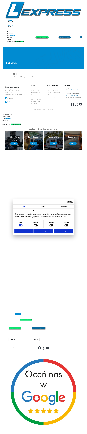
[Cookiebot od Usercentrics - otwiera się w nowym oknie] (67, 202)
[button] (1, 112)
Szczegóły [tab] (43, 206)
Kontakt (9, 39)
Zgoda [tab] (23, 206)
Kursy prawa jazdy (11, 31)
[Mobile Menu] (81, 37)
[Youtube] (80, 104)
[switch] (36, 225)
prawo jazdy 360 (15, 41)
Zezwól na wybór (43, 231)
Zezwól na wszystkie (63, 231)
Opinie (11, 35)
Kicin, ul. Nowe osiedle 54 (72, 95)
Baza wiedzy (10, 37)
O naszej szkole (10, 33)
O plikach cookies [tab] (64, 206)
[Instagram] (76, 104)
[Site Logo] (43, 10)
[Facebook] (72, 104)
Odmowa (24, 231)
